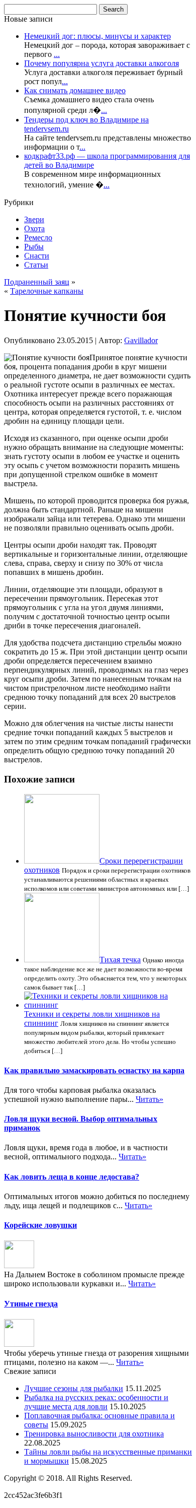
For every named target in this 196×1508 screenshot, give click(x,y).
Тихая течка (120, 959)
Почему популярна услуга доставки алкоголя (101, 63)
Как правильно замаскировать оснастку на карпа (94, 1070)
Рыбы (34, 246)
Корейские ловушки (40, 1225)
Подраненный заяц (36, 282)
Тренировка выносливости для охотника (94, 1433)
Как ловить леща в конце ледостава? (71, 1176)
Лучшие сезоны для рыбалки (73, 1388)
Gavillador (141, 340)
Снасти (36, 255)
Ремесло (38, 237)
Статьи (36, 264)
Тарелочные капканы (46, 291)
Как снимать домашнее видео (75, 90)
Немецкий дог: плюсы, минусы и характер (97, 36)
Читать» (149, 1099)
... (57, 54)
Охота (34, 228)
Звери (34, 219)
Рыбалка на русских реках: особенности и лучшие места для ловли (96, 1402)
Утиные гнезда (31, 1303)
